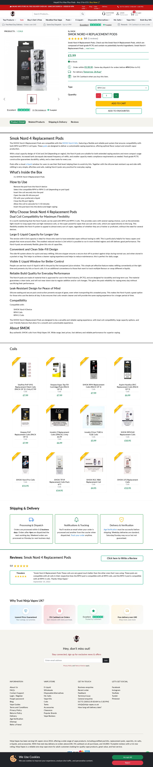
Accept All (127, 757)
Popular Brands (50, 713)
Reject (127, 763)
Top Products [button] (9, 20)
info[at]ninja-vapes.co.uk (88, 705)
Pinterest (116, 699)
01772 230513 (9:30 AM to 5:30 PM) (93, 702)
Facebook (116, 687)
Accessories (49, 707)
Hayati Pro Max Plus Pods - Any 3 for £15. (76, 2)
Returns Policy (16, 713)
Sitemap (13, 722)
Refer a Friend (15, 725)
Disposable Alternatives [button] (98, 20)
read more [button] (90, 48)
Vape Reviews (49, 716)
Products (9, 31)
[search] (82, 14)
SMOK (72, 31)
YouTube (115, 693)
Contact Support (17, 693)
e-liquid (29, 164)
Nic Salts (47, 696)
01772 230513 (124, 6)
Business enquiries (85, 687)
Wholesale (48, 690)
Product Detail (18, 122)
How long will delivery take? (89, 707)
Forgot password (17, 699)
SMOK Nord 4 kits (70, 143)
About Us (14, 687)
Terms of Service (80, 665)
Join (106, 660)
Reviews (75, 122)
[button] (83, 38)
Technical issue (84, 696)
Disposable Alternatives (54, 693)
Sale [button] (22, 20)
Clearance (48, 710)
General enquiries (85, 699)
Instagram (116, 690)
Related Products (36, 122)
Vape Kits (48, 699)
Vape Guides (15, 705)
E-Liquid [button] (79, 20)
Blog (90, 6)
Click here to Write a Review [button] (122, 558)
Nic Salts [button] (117, 20)
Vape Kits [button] (131, 20)
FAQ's (12, 690)
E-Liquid (47, 687)
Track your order (78, 535)
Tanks (46, 705)
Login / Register (16, 696)
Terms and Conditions (19, 707)
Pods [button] (68, 20)
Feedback (82, 693)
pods (45, 146)
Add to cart (119, 103)
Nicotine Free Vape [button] (54, 20)
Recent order (83, 690)
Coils (20, 31)
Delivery (104, 6)
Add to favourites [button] (118, 111)
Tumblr (115, 696)
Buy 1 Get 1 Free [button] (34, 20)
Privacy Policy (67, 665)
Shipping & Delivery (58, 122)
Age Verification (110, 530)
